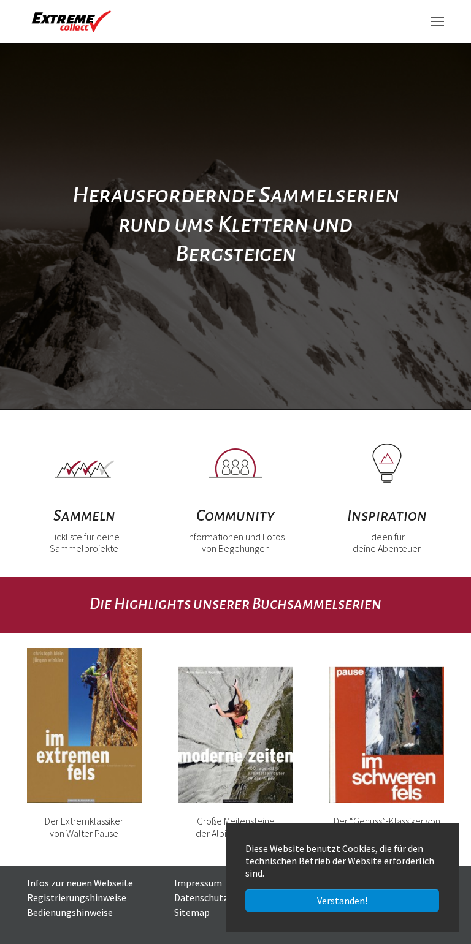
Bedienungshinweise (70, 912)
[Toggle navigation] (437, 21)
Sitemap (192, 912)
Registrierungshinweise (76, 897)
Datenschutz (201, 897)
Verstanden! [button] (342, 900)
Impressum (198, 883)
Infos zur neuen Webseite (80, 883)
